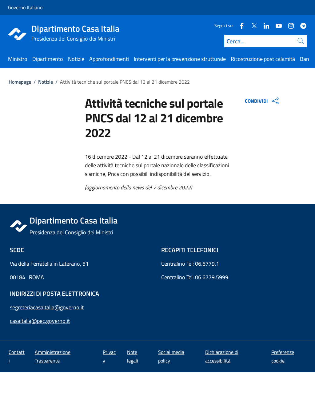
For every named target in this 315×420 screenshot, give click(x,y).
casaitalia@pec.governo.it (40, 321)
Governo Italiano (25, 7)
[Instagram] (288, 25)
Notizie (45, 81)
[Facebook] (239, 25)
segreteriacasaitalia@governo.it (47, 307)
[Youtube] (276, 25)
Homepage (20, 81)
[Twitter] (251, 25)
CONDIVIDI (256, 101)
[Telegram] (301, 25)
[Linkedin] (264, 25)
